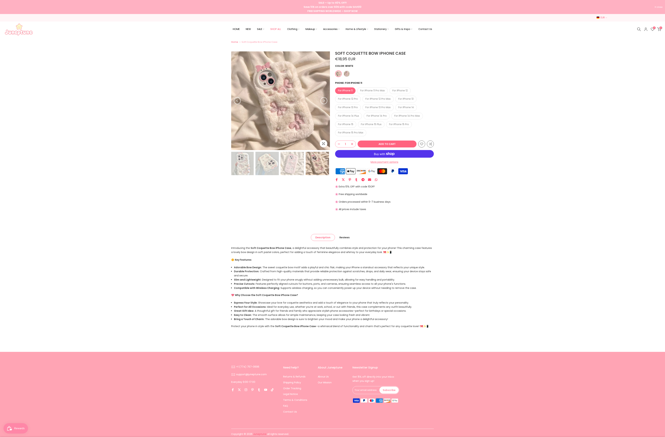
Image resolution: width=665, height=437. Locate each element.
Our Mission (325, 382)
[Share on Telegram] (363, 179)
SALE (259, 29)
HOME (236, 29)
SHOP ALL (275, 29)
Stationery (380, 29)
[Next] (323, 100)
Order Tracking (292, 388)
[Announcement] (332, 7)
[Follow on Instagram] (245, 390)
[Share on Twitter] (343, 179)
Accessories (330, 29)
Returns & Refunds (294, 376)
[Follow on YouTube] (265, 390)
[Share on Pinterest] (349, 179)
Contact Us (425, 29)
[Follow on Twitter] (239, 390)
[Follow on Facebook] (232, 390)
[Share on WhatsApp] (376, 179)
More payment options (384, 162)
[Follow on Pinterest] (252, 390)
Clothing (292, 29)
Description (322, 237)
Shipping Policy (292, 382)
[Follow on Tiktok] (272, 390)
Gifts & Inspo (402, 29)
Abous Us (323, 376)
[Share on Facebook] (336, 179)
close (7, 7)
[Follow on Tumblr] (259, 390)
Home (234, 42)
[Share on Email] (369, 179)
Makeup (310, 29)
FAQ (285, 406)
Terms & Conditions (295, 400)
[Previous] (237, 100)
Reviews (344, 237)
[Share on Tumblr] (356, 179)
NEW (248, 29)
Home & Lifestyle (356, 29)
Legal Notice (290, 394)
